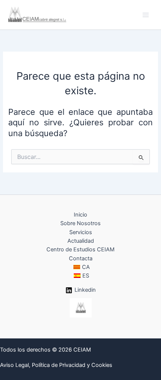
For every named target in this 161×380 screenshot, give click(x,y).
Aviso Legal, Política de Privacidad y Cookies (56, 365)
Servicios (80, 232)
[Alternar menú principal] (146, 15)
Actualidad (80, 241)
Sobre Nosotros (80, 223)
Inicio (80, 215)
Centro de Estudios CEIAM (80, 249)
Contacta (80, 258)
